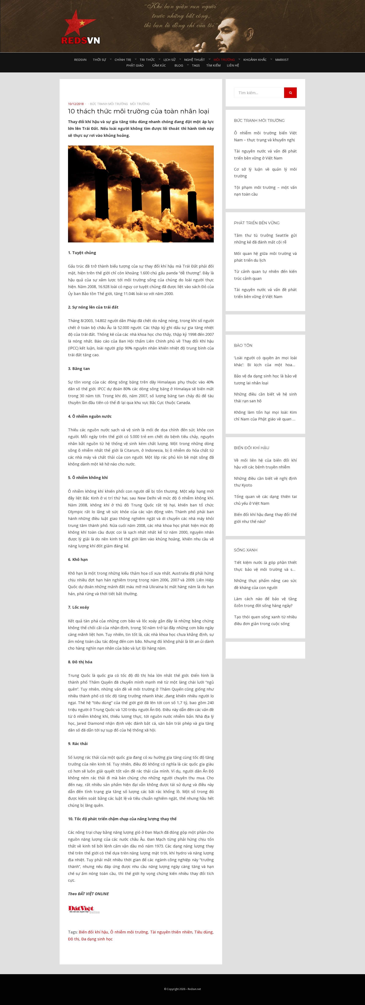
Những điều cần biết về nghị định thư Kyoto (265, 482)
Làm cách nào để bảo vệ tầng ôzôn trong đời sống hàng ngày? (265, 602)
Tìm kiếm (213, 65)
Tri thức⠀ (148, 59)
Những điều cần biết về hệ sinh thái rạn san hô (265, 397)
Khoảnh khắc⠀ (256, 59)
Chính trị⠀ (124, 59)
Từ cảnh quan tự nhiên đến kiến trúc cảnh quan (265, 275)
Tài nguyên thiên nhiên (171, 931)
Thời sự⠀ (100, 59)
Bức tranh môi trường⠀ (110, 104)
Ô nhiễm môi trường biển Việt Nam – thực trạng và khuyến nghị (265, 136)
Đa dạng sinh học (97, 938)
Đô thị (73, 938)
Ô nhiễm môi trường (129, 931)
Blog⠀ (179, 65)
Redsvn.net (194, 989)
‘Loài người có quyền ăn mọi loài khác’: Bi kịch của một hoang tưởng (265, 361)
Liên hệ (233, 65)
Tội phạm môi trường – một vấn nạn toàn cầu (265, 191)
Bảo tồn (243, 345)
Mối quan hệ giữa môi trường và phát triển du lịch (265, 257)
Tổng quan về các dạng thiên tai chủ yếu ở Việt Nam (265, 500)
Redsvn (80, 59)
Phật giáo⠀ (136, 65)
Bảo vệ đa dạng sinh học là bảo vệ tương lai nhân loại (265, 379)
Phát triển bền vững (257, 223)
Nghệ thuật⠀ (195, 59)
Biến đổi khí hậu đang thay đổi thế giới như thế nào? (265, 518)
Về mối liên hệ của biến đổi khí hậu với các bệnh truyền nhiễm (265, 463)
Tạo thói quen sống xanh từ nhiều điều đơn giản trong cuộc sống (265, 620)
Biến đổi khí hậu (93, 931)
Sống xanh (245, 550)
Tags (196, 65)
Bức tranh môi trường (259, 120)
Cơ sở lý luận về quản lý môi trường (265, 172)
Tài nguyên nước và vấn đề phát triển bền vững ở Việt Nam (265, 154)
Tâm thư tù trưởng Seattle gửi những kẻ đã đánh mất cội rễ (265, 239)
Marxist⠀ (283, 59)
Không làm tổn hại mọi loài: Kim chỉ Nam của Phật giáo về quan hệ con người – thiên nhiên (265, 416)
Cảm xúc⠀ (160, 65)
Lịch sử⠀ (170, 59)
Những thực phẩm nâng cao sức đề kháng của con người (265, 584)
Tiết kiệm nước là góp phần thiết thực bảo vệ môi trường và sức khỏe (265, 566)
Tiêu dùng (203, 931)
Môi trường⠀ (225, 59)
